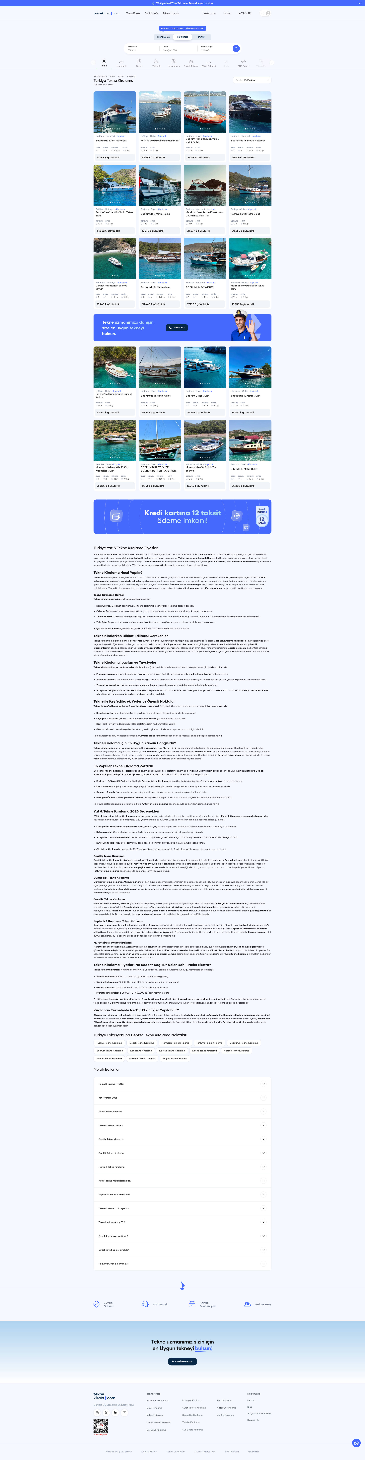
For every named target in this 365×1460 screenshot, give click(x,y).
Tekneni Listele (171, 13)
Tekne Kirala (133, 13)
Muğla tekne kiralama (153, 802)
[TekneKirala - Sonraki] (271, 62)
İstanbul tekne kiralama (183, 651)
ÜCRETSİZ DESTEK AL (182, 1428)
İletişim (227, 13)
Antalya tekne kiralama (127, 718)
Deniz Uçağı (151, 13)
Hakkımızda (209, 13)
